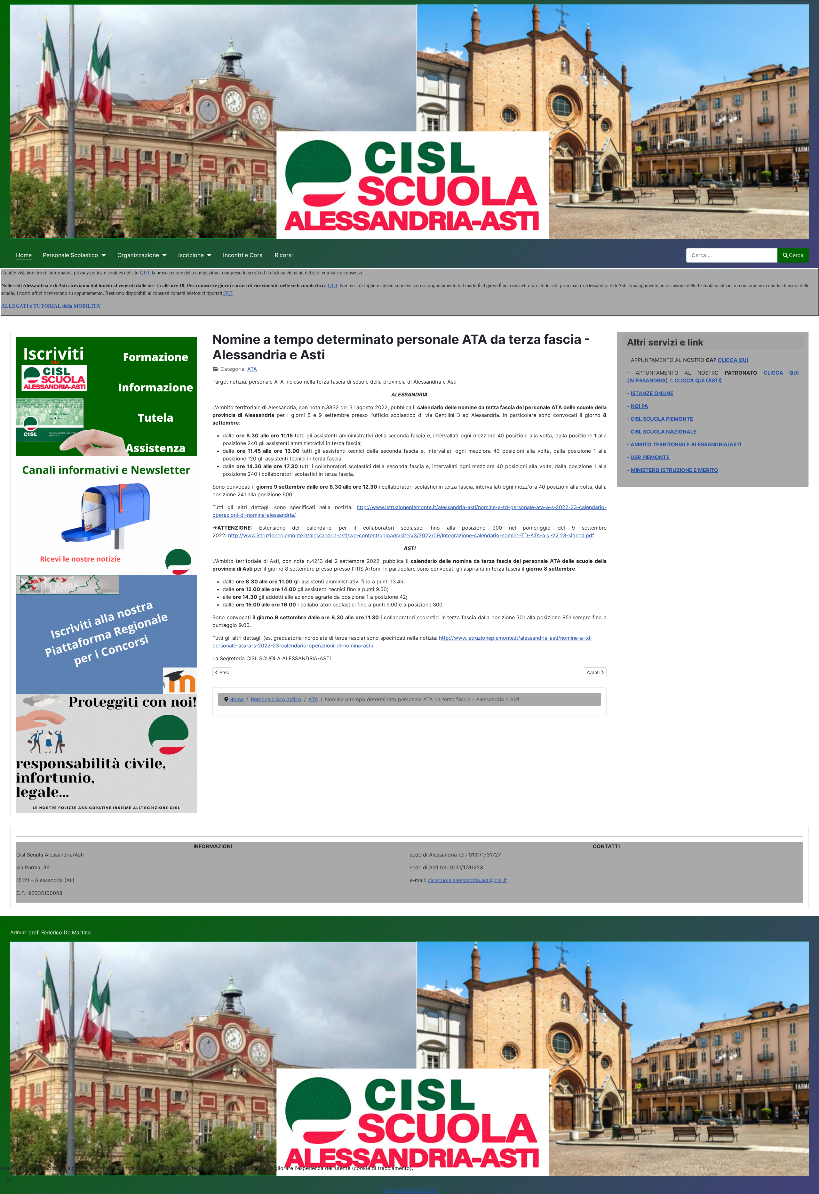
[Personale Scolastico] (102, 255)
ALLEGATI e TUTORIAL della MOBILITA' (51, 306)
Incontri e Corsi (243, 255)
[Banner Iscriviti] (106, 396)
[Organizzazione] (163, 255)
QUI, (145, 272)
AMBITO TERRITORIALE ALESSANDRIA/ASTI (686, 444)
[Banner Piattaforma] (106, 634)
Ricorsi (284, 255)
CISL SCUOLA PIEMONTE (662, 419)
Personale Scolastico (70, 255)
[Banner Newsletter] (106, 515)
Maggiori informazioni (409, 1190)
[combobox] (732, 255)
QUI (332, 285)
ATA (252, 369)
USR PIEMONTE (650, 457)
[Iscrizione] (208, 255)
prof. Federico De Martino (59, 932)
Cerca (796, 255)
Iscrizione (191, 255)
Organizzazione (138, 255)
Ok (8, 1179)
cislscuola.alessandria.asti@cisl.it (467, 880)
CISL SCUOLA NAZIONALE (663, 431)
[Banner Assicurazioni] (106, 753)
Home (24, 255)
